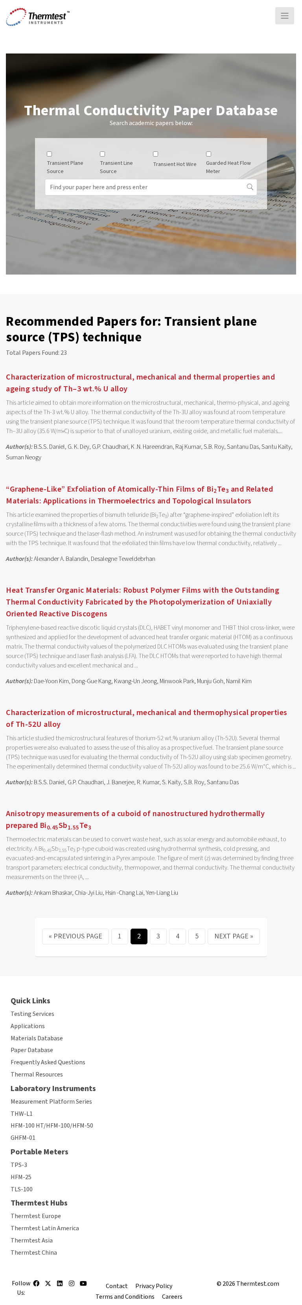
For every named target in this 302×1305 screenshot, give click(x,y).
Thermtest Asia (32, 1240)
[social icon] (36, 1286)
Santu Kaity (276, 446)
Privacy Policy (153, 1286)
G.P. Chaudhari (110, 446)
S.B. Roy (214, 446)
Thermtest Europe (36, 1216)
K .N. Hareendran (152, 446)
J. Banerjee (120, 782)
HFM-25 (21, 1177)
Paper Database (32, 1050)
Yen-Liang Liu (162, 892)
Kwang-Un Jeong (135, 681)
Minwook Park (177, 681)
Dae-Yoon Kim (51, 681)
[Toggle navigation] (284, 15)
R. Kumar (148, 782)
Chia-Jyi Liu (89, 892)
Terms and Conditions (125, 1296)
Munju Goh (210, 681)
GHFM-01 (23, 1138)
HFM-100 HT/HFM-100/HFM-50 (52, 1125)
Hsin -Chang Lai (124, 892)
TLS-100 (22, 1189)
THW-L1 (22, 1114)
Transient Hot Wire (175, 164)
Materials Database (37, 1038)
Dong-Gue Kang (91, 681)
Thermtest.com (257, 1283)
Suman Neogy (23, 457)
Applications (28, 1026)
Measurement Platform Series (51, 1101)
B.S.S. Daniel (49, 446)
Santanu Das (243, 446)
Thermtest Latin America (45, 1228)
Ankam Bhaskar (53, 892)
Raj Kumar (188, 446)
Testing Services (32, 1014)
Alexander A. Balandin (61, 559)
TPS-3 (19, 1165)
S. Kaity (171, 782)
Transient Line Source (116, 167)
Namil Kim (239, 681)
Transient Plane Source (65, 167)
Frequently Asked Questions (48, 1062)
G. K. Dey (78, 446)
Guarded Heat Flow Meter (228, 167)
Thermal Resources (37, 1074)
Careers (172, 1296)
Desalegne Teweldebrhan (123, 559)
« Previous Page (75, 936)
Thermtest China (34, 1252)
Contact (117, 1286)
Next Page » (233, 936)
